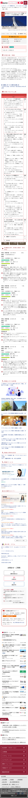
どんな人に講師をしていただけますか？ (13, 601)
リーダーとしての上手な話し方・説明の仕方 (14, 742)
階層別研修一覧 (9, 458)
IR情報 (12, 779)
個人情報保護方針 (14, 782)
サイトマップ (5, 787)
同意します (14, 796)
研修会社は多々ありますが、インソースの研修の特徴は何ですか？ (14, 595)
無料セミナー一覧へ (20, 540)
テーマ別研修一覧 (9, 455)
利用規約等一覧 (6, 784)
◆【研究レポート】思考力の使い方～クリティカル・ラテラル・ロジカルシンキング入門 (13, 86)
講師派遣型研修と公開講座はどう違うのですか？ (14, 598)
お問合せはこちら (15, 36)
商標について (15, 784)
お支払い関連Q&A (15, 787)
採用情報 (20, 779)
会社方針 (4, 782)
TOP (2, 455)
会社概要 (4, 779)
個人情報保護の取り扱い (19, 622)
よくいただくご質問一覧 (18, 602)
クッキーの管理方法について (19, 791)
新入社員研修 (17, 458)
